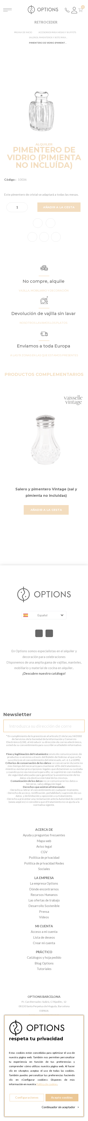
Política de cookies (46, 1084)
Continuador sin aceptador (60, 1107)
